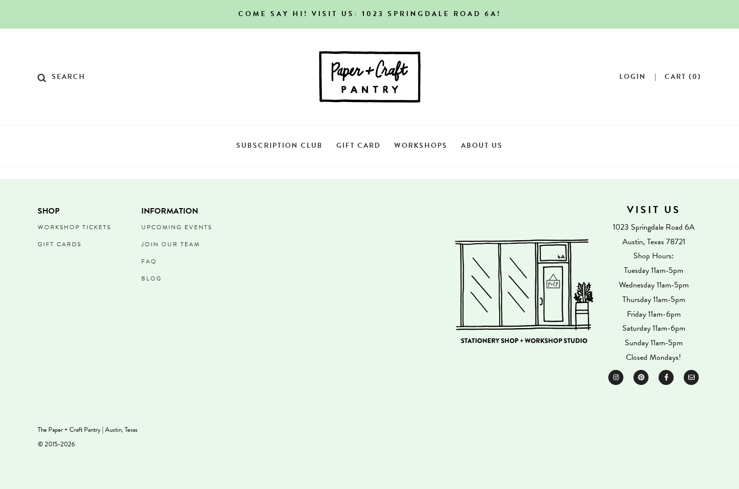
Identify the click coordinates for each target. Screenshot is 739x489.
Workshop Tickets (74, 227)
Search (68, 76)
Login (632, 76)
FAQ (149, 261)
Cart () (683, 76)
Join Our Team (170, 244)
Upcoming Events (176, 227)
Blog (151, 278)
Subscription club (279, 145)
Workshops (420, 145)
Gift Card (358, 145)
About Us (482, 145)
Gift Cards (59, 244)
